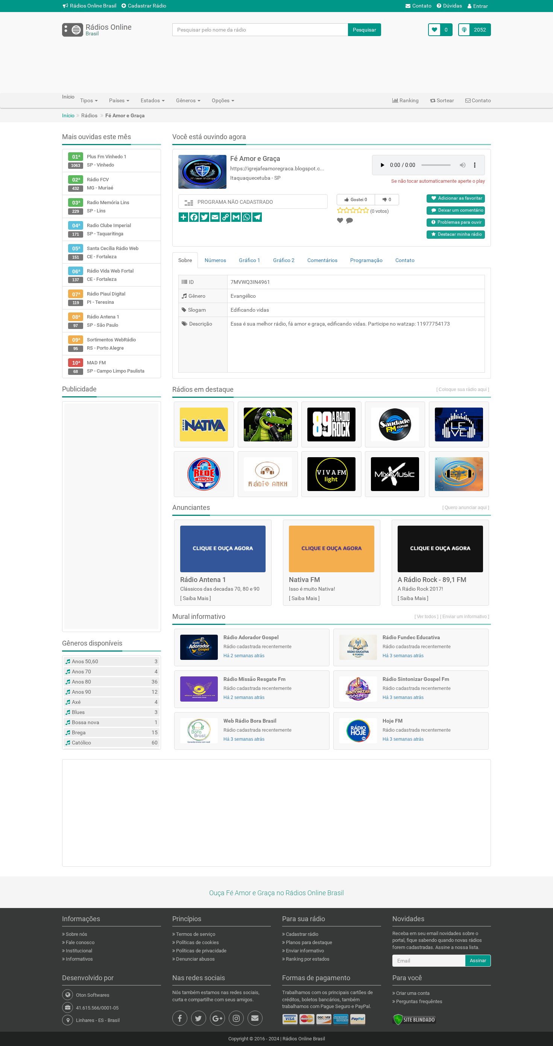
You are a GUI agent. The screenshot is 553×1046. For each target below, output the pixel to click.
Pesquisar (364, 30)
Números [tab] (215, 260)
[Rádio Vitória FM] (459, 474)
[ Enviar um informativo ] (464, 616)
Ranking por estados (307, 959)
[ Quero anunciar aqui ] (465, 507)
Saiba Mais (195, 598)
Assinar (478, 960)
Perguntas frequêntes (418, 1001)
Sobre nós (76, 934)
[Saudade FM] (395, 424)
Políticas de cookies (197, 942)
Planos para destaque (308, 942)
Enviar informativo (304, 951)
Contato (421, 6)
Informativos (79, 959)
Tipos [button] (87, 100)
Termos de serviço (195, 934)
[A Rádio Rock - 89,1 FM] (331, 424)
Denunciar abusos (195, 959)
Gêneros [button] (186, 100)
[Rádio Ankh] (268, 474)
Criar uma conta (412, 993)
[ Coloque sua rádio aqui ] (462, 389)
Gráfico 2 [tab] (284, 260)
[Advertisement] (276, 64)
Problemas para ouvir (458, 222)
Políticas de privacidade (200, 951)
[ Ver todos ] (426, 616)
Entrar (480, 6)
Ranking (408, 100)
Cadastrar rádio (301, 934)
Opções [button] (221, 100)
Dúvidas (452, 6)
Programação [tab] (366, 260)
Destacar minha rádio (459, 234)
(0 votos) (379, 211)
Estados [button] (151, 100)
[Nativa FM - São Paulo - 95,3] (204, 424)
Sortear (445, 100)
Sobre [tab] (185, 260)
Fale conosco (79, 942)
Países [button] (117, 100)
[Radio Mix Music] (395, 474)
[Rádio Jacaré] (268, 424)
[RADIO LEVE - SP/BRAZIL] (459, 424)
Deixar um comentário (459, 210)
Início (68, 115)
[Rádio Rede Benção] (204, 474)
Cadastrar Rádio (147, 6)
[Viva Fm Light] (331, 474)
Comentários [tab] (322, 260)
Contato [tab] (405, 260)
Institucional (78, 951)
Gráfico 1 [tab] (249, 260)
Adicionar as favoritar (459, 198)
